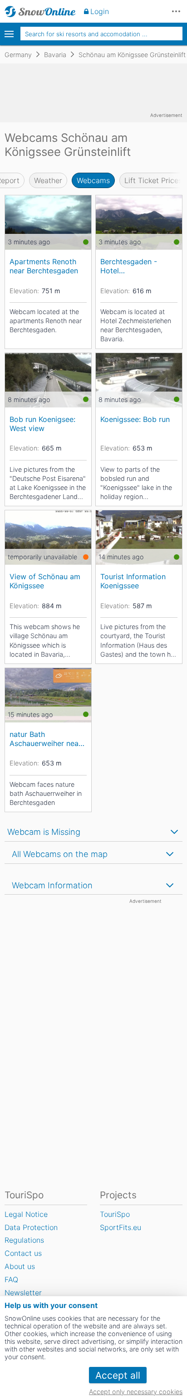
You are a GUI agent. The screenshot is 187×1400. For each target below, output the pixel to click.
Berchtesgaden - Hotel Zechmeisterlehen (130, 266)
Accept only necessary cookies (135, 1391)
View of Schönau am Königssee (45, 581)
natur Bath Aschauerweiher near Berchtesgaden (45, 738)
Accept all (117, 1375)
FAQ (11, 1279)
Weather (48, 180)
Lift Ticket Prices (153, 180)
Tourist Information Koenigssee (133, 581)
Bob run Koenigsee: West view (42, 423)
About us (20, 1266)
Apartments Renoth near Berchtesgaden (44, 266)
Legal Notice (26, 1214)
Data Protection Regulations (31, 1234)
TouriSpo (115, 1214)
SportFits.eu (120, 1227)
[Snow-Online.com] (40, 11)
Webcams (93, 180)
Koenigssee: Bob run (135, 419)
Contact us (23, 1253)
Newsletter (23, 1292)
